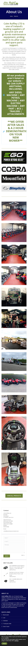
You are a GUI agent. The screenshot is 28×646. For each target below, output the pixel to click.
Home (11, 16)
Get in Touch (6, 626)
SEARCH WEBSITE (24, 3)
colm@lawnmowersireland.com (11, 531)
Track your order (7, 623)
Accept (4, 643)
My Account (6, 614)
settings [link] (16, 640)
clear (22, 555)
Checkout (5, 620)
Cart (4, 617)
